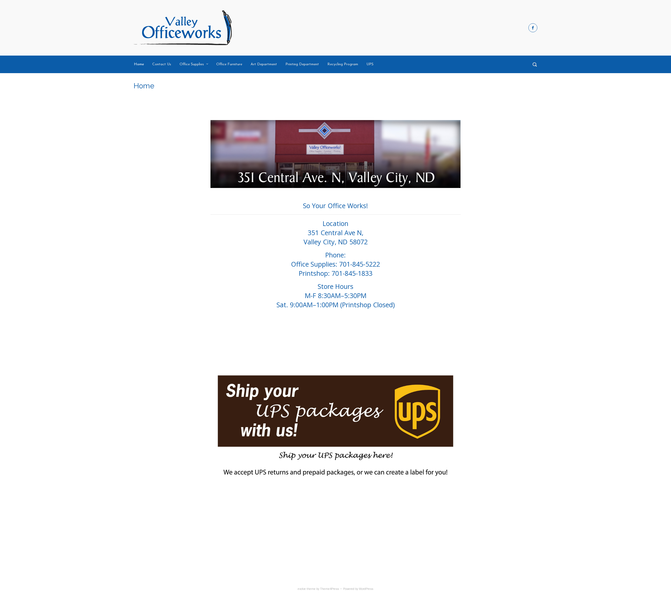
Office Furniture (229, 64)
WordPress (366, 589)
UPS (370, 64)
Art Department (264, 64)
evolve (302, 589)
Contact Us (161, 64)
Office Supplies (192, 64)
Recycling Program (342, 64)
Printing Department (302, 64)
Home (139, 64)
